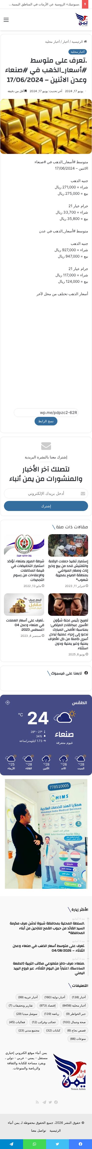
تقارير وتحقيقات (21, 1005)
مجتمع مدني (28, 1030)
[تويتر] (49, 1102)
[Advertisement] (46, 350)
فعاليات (17, 1022)
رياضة (51, 1014)
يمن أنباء (14, 1123)
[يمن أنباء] (81, 19)
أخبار (66, 41)
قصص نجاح (76, 1030)
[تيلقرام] (43, 1102)
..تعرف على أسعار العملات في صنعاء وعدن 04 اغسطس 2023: (25, 625)
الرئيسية (78, 41)
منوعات (78, 1039)
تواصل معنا (38, 1130)
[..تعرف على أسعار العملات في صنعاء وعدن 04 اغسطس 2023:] (24, 604)
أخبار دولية (54, 997)
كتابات (53, 1030)
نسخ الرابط (46, 421)
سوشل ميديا (26, 1014)
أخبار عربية (28, 997)
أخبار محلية (52, 41)
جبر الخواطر (76, 1014)
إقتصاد (47, 1005)
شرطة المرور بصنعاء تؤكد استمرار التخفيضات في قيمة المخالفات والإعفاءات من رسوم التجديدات (25, 570)
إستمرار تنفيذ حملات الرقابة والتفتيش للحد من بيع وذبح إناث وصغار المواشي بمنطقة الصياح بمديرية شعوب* (68, 570)
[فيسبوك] (55, 1102)
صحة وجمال (74, 1022)
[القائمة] (6, 21)
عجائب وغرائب (44, 1022)
